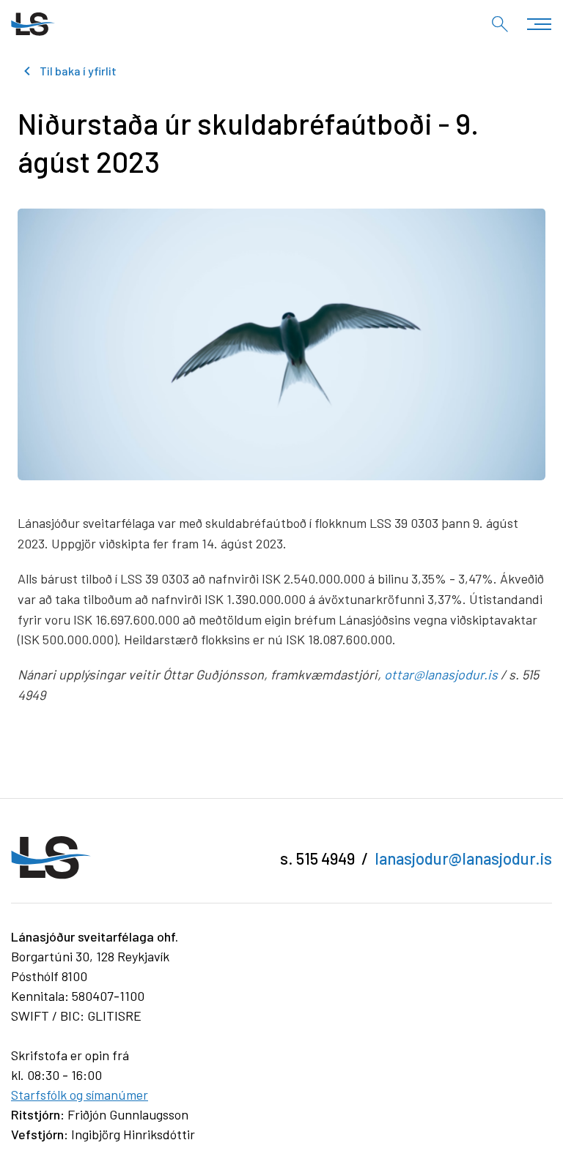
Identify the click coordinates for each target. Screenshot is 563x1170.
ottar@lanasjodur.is (441, 674)
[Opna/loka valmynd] (539, 24)
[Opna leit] (500, 24)
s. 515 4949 (317, 858)
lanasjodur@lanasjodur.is (463, 858)
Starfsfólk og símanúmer (79, 1095)
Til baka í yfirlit (78, 71)
